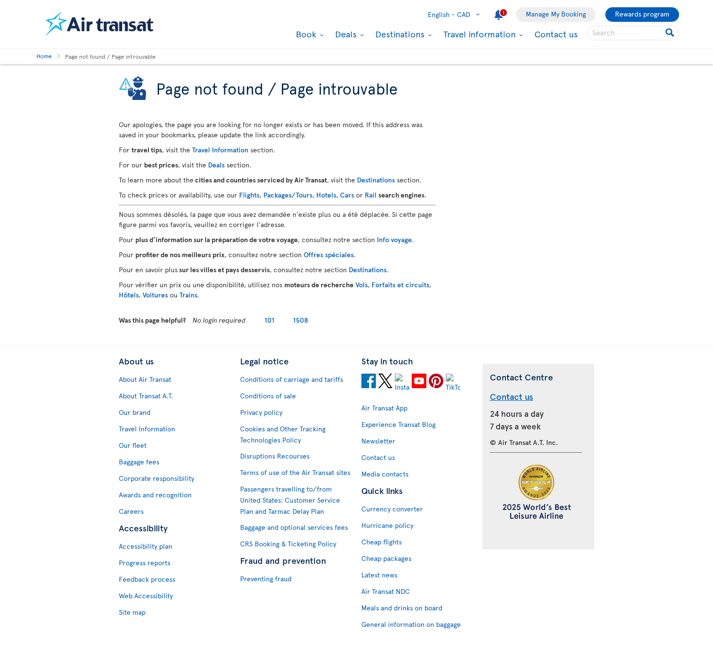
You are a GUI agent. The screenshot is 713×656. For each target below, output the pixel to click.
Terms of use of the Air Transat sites (295, 472)
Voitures (155, 294)
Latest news (379, 574)
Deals (344, 34)
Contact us (556, 34)
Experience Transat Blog (398, 424)
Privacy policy (261, 412)
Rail (370, 194)
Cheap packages (386, 558)
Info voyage (394, 239)
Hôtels (129, 294)
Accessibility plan (145, 546)
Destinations (399, 34)
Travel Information (220, 149)
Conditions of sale (268, 395)
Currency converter (392, 508)
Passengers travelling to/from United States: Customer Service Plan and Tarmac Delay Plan (290, 500)
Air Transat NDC (385, 591)
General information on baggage (411, 624)
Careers (131, 511)
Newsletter (378, 440)
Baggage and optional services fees (294, 527)
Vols (362, 284)
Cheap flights (381, 541)
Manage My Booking (556, 13)
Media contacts (384, 473)
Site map (132, 612)
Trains (188, 294)
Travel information (478, 34)
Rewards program (642, 13)
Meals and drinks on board (401, 607)
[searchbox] (633, 33)
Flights (249, 194)
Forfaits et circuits (400, 284)
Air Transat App (384, 407)
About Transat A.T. (146, 395)
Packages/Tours (287, 194)
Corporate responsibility (156, 478)
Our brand (134, 412)
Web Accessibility (146, 595)
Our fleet (132, 445)
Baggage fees (139, 461)
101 (269, 320)
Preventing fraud (266, 578)
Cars (347, 194)
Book (305, 34)
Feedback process (147, 579)
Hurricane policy (387, 525)
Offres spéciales (329, 254)
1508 (300, 320)
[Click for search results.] (670, 33)
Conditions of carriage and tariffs (291, 379)
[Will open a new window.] (368, 382)
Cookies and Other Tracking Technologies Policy (282, 434)
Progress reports (144, 562)
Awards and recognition (155, 494)
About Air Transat (145, 379)
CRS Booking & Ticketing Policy (288, 543)
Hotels (326, 194)
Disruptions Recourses (274, 455)
